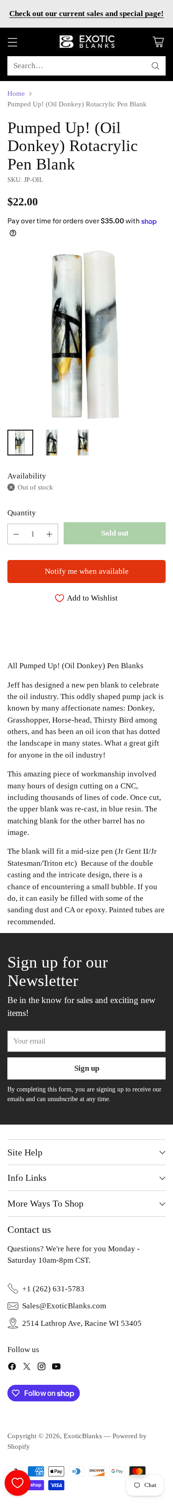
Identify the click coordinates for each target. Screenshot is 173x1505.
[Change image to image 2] (52, 442)
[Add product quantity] (49, 534)
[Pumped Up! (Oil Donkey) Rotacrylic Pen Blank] (86, 336)
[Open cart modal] (158, 42)
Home (16, 93)
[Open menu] (12, 42)
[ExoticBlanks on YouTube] (56, 1368)
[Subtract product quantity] (16, 534)
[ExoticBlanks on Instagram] (41, 1368)
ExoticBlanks (83, 1436)
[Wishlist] (17, 1483)
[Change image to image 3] (83, 442)
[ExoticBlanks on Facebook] (12, 1368)
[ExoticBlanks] (87, 41)
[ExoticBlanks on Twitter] (26, 1368)
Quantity (21, 512)
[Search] (155, 66)
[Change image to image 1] (20, 442)
